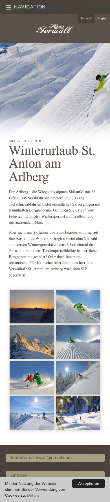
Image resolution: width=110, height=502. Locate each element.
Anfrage (19, 475)
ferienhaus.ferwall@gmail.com (41, 457)
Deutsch (86, 18)
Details (33, 495)
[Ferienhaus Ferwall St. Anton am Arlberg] (55, 28)
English (102, 18)
